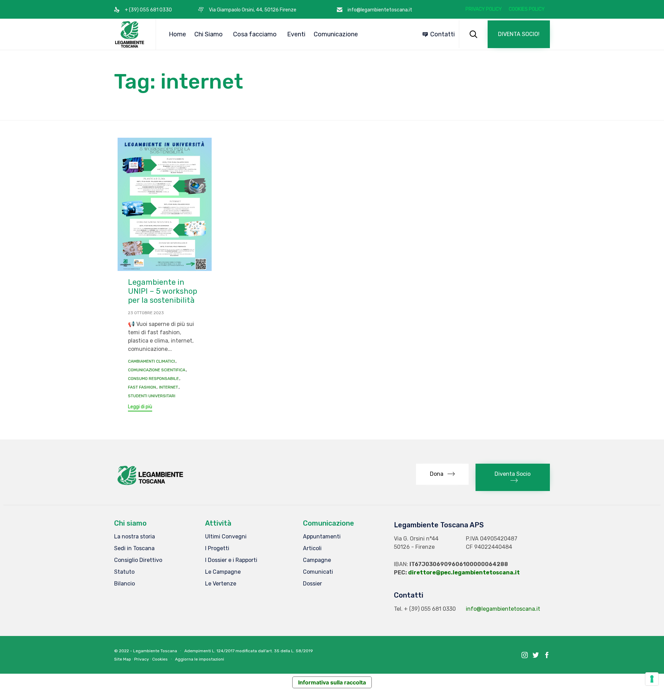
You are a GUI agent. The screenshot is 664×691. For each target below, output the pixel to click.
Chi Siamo (208, 34)
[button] (519, 34)
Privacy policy (483, 9)
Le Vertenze (220, 583)
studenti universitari (151, 395)
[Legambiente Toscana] (129, 34)
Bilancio (124, 583)
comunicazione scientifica (156, 369)
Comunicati (318, 572)
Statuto (124, 572)
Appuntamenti (322, 536)
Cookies (160, 659)
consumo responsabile (153, 378)
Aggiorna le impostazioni (199, 659)
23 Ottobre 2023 (146, 312)
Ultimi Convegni (226, 536)
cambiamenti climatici (151, 361)
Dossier (312, 583)
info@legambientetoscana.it (503, 609)
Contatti (442, 34)
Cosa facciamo (255, 34)
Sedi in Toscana (134, 548)
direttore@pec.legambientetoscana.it (464, 572)
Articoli (312, 548)
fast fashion (142, 387)
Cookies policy (527, 9)
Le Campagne (223, 572)
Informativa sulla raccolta (332, 682)
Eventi (296, 34)
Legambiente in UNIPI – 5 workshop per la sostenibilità (162, 291)
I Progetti (217, 548)
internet (168, 387)
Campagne (317, 560)
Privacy (141, 659)
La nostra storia (134, 536)
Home (177, 34)
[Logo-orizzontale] (149, 485)
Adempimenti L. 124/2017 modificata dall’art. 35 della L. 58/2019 (248, 650)
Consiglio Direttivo (138, 560)
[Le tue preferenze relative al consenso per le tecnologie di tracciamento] (651, 678)
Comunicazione (336, 34)
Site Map (122, 659)
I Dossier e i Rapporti (231, 560)
